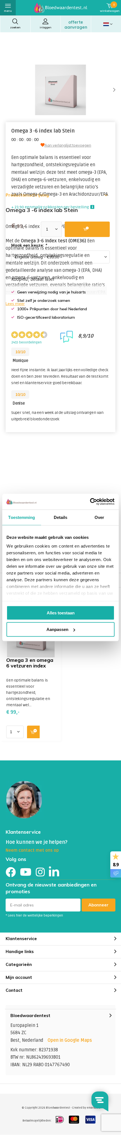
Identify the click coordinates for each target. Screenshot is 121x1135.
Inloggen (45, 27)
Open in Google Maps (70, 1040)
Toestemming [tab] (21, 517)
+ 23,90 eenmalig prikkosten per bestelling (50, 207)
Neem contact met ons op (32, 850)
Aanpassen (57, 629)
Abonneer (98, 905)
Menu (8, 11)
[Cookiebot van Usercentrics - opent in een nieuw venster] (90, 501)
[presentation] (109, 89)
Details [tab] (61, 517)
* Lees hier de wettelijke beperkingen (34, 915)
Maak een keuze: (29, 245)
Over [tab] (99, 517)
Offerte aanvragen (75, 24)
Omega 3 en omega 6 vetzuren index (29, 663)
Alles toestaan (61, 612)
